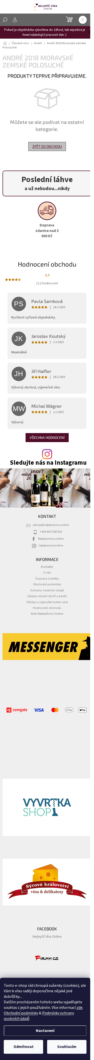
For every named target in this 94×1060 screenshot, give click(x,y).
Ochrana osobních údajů (47, 590)
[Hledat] (5, 20)
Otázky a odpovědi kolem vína (47, 602)
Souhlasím (66, 1046)
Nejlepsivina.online (50, 538)
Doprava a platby (47, 578)
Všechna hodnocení (47, 437)
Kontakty (47, 566)
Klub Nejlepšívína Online (47, 613)
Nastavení (45, 1030)
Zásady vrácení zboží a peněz (47, 596)
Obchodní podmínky (21, 1013)
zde (79, 1007)
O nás (47, 572)
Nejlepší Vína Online (47, 936)
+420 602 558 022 (51, 531)
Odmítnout (24, 1046)
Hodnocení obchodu (47, 608)
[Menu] (83, 20)
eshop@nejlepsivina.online (51, 525)
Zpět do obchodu (47, 146)
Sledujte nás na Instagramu (48, 463)
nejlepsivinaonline (51, 545)
